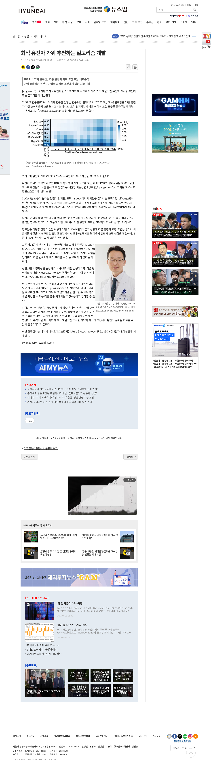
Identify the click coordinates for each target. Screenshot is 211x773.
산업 (126, 22)
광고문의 (156, 735)
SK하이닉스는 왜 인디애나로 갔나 (43, 653)
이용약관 (143, 735)
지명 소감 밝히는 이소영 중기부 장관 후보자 (78, 675)
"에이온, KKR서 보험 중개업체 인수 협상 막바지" (100, 537)
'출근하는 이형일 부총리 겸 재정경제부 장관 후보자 (45, 692)
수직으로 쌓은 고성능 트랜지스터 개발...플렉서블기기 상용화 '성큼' (62, 393)
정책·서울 (67, 22)
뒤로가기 (30, 456)
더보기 (194, 36)
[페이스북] (174, 736)
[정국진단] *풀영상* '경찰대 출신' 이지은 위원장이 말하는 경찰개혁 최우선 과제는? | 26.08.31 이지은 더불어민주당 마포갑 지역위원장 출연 (175, 290)
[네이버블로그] (185, 736)
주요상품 (31, 735)
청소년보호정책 (83, 735)
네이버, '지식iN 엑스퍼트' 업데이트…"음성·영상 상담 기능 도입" (61, 397)
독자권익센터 (101, 735)
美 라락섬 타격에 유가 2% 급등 (42, 645)
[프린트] (135, 67)
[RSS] (195, 736)
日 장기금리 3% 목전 (70, 603)
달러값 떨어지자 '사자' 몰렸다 (41, 649)
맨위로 (130, 456)
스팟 (157, 208)
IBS (30, 420)
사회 (87, 22)
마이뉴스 (193, 15)
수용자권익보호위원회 (123, 735)
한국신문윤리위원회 (182, 741)
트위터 (33, 67)
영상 (34, 22)
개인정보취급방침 (62, 735)
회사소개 (17, 735)
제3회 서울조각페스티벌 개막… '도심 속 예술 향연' (123, 675)
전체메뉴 (16, 22)
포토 (47, 22)
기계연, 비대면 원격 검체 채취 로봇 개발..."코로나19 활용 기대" (60, 401)
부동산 (149, 22)
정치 (56, 22)
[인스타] (190, 736)
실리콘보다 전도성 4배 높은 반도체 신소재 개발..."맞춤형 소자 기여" (62, 389)
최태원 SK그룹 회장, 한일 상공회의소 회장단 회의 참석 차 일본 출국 (101, 675)
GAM (193, 22)
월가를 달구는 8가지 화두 (72, 625)
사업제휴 (44, 735)
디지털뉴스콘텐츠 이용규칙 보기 (41, 448)
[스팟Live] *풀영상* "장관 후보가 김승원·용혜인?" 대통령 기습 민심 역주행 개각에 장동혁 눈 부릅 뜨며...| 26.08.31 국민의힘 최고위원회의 (175, 262)
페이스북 (28, 67)
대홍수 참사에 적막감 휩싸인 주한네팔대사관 (123, 690)
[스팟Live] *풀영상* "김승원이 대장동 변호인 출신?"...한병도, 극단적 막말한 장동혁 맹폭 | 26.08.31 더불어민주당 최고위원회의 (175, 233)
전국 (159, 22)
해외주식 (177, 15)
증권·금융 (137, 22)
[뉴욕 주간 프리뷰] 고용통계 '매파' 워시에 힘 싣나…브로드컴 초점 (58, 537)
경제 (79, 22)
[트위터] (179, 736)
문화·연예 (171, 22)
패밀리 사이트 (180, 748)
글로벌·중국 (100, 22)
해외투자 (115, 22)
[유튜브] (169, 736)
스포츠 (183, 22)
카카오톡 (23, 67)
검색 (195, 10)
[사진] (39, 610)
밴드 (38, 67)
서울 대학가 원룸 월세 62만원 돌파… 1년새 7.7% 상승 (79, 690)
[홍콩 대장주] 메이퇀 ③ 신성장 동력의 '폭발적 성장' (58, 553)
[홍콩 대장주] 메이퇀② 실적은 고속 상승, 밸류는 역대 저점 (100, 553)
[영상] (175, 225)
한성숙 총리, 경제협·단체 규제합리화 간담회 (101, 690)
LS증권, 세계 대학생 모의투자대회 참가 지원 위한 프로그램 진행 (151, 36)
